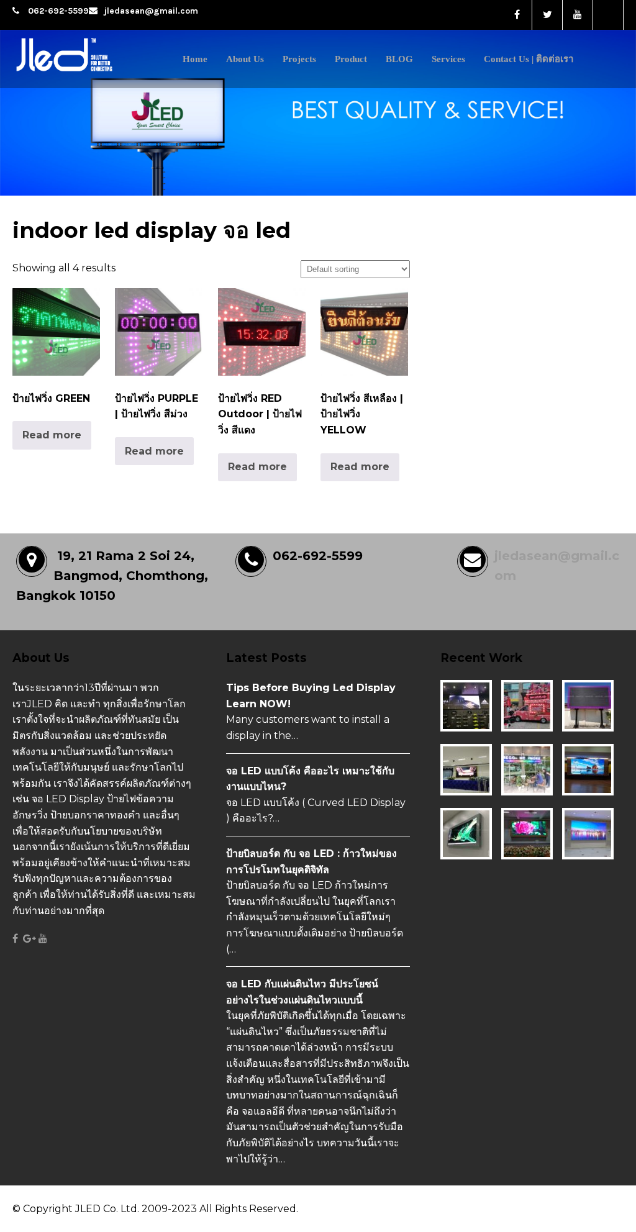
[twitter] (547, 15)
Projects (299, 59)
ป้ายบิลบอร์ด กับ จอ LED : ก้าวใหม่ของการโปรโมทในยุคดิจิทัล (311, 862)
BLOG (399, 59)
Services (448, 59)
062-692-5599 (58, 11)
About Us (245, 59)
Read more (51, 435)
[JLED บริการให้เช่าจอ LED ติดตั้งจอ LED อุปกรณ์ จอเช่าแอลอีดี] (88, 72)
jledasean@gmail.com (151, 11)
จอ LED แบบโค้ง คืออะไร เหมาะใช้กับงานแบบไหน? (310, 779)
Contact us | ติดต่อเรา (528, 59)
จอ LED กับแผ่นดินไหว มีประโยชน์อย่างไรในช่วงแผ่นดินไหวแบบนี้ (302, 992)
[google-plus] (29, 939)
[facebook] (517, 15)
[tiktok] (608, 15)
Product (351, 59)
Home (195, 59)
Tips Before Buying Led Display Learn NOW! (311, 696)
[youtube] (578, 15)
